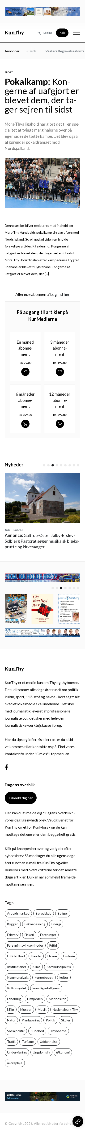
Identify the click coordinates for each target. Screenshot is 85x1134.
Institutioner (16, 967)
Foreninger (48, 935)
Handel (36, 956)
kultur (64, 977)
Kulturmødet (16, 988)
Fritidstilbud (16, 956)
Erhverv (12, 935)
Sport (9, 72)
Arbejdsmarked (18, 913)
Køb (62, 32)
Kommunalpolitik (59, 967)
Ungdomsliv (41, 1052)
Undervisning (17, 1052)
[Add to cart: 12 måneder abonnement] (60, 424)
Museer (26, 1009)
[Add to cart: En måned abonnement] (25, 372)
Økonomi (63, 1052)
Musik (42, 1009)
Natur (11, 1020)
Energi (56, 924)
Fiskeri (29, 935)
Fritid (53, 945)
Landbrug (14, 999)
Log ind (47, 32)
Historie (69, 956)
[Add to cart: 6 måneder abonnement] (25, 424)
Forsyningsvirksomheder (25, 945)
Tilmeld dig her (20, 798)
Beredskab (43, 913)
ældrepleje (14, 1063)
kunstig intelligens (46, 988)
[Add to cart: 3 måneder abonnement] (60, 372)
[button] (44, 465)
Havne (52, 956)
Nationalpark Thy (65, 1009)
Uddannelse (49, 1041)
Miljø (10, 1009)
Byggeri (12, 924)
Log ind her (60, 294)
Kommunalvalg (18, 977)
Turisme (28, 1041)
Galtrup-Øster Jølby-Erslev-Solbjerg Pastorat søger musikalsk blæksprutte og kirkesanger (42, 541)
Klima (36, 967)
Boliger (63, 913)
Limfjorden (35, 999)
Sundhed (37, 1031)
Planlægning (31, 1020)
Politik (50, 1020)
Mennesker (57, 999)
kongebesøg (44, 977)
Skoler (65, 1020)
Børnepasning (35, 924)
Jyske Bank (26, 51)
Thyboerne (58, 1031)
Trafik (11, 1041)
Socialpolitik (16, 1031)
